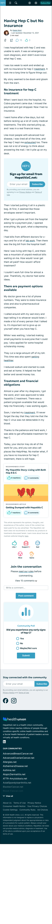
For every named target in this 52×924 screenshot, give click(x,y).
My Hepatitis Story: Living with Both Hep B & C (26, 471)
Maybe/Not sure (28, 648)
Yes (22, 638)
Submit (26, 655)
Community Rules (27, 810)
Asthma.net (9, 770)
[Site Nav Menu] (10, 3)
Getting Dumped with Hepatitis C (24, 507)
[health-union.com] (14, 720)
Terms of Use (24, 693)
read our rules (26, 571)
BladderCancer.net (13, 786)
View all (9, 796)
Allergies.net (10, 762)
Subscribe (45, 3)
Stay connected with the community (25, 677)
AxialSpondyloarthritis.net (17, 782)
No (21, 643)
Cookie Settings (10, 810)
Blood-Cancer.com (13, 791)
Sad (36, 544)
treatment (39, 69)
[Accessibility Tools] (30, 3)
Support (25, 544)
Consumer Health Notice (14, 806)
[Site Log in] (36, 3)
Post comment (26, 595)
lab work (30, 240)
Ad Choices (42, 810)
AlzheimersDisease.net (15, 766)
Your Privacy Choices (37, 806)
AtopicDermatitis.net (14, 774)
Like (13, 544)
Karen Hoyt (17, 30)
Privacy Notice (25, 192)
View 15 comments (25, 580)
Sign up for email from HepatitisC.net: (26, 175)
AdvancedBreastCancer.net (18, 753)
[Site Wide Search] (16, 3)
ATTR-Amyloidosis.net (15, 778)
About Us (7, 803)
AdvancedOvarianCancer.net (18, 757)
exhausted (30, 142)
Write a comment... (15, 587)
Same (30, 555)
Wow (18, 555)
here (26, 536)
